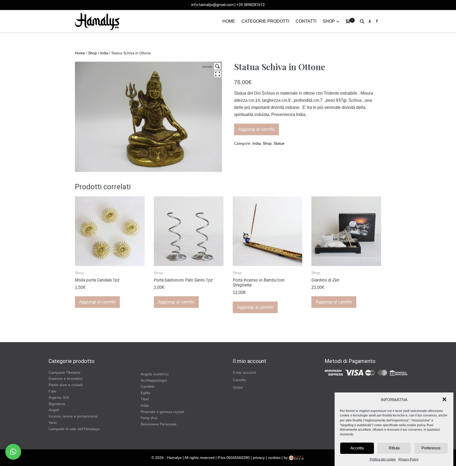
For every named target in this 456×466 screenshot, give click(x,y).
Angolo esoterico (155, 374)
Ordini (238, 387)
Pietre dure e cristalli (66, 385)
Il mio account (244, 372)
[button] (445, 400)
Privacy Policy (408, 459)
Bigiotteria (57, 404)
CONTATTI (306, 21)
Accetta (357, 448)
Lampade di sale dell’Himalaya (74, 429)
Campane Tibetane (64, 372)
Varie (53, 422)
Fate (52, 391)
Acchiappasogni (154, 380)
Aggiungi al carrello (256, 129)
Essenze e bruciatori (66, 378)
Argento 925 (59, 397)
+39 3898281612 (250, 5)
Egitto (145, 393)
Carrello (239, 380)
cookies (274, 457)
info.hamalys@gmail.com (212, 5)
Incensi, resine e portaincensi (73, 416)
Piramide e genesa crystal (162, 412)
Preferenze (430, 448)
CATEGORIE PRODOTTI (265, 21)
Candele (148, 386)
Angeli (54, 410)
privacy (259, 457)
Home (80, 53)
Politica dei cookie (383, 459)
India (104, 53)
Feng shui (149, 418)
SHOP (329, 21)
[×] (13, 452)
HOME (228, 21)
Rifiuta (394, 448)
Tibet (145, 399)
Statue (279, 143)
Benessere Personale (159, 424)
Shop (92, 53)
